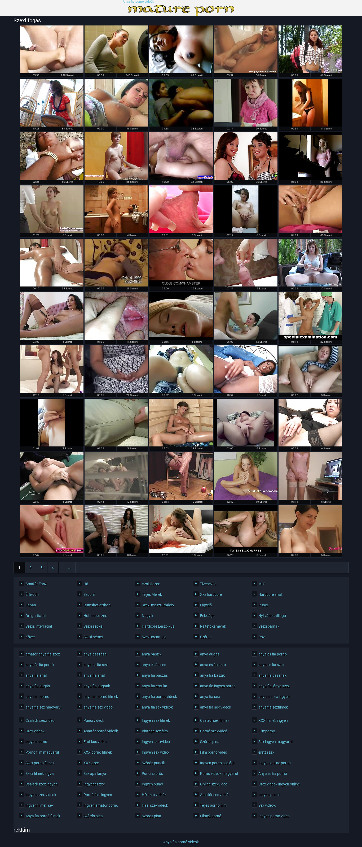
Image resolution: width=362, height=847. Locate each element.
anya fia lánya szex (274, 686)
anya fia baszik (212, 675)
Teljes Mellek (152, 594)
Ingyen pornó (36, 742)
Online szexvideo (213, 784)
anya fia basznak (272, 675)
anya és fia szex (213, 665)
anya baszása (95, 654)
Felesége (207, 616)
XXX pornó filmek (97, 752)
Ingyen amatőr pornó (100, 805)
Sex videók (267, 805)
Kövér (30, 637)
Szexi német (93, 637)
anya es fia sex (95, 665)
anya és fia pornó (39, 665)
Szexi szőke (92, 626)
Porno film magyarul (42, 752)
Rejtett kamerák (213, 626)
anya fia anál (94, 675)
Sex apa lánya (94, 773)
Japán (30, 605)
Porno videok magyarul (219, 773)
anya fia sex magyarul (43, 707)
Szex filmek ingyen (40, 773)
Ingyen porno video (274, 816)
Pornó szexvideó (213, 731)
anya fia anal (36, 675)
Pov (261, 637)
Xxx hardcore (211, 594)
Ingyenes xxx (94, 784)
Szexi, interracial (38, 626)
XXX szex (91, 763)
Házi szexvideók (155, 805)
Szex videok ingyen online (279, 784)
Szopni (89, 594)
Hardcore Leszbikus (158, 626)
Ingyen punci (152, 784)
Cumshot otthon (97, 605)
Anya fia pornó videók (138, 1)
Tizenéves (208, 584)
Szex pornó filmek (39, 763)
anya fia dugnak (96, 686)
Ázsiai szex (151, 584)
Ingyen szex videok (40, 795)
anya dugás (209, 654)
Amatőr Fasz (36, 584)
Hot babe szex (95, 616)
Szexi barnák (268, 626)
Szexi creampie (154, 637)
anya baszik (151, 654)
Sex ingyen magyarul (275, 742)
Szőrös (205, 637)
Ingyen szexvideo (156, 742)
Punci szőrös (152, 773)
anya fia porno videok (159, 696)
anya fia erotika (154, 686)
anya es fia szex (271, 665)
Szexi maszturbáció (158, 605)
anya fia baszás (155, 675)
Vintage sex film (155, 731)
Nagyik (147, 616)
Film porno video (213, 752)
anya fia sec (210, 696)
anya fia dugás (37, 686)
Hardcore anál (270, 594)
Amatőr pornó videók (100, 731)
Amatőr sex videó (214, 795)
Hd (85, 584)
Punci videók (93, 720)
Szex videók (35, 731)
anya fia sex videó (98, 707)
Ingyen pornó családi (217, 763)
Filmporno (266, 731)
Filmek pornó (210, 816)
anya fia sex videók (215, 707)
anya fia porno (37, 696)
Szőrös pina (209, 742)
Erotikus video (95, 742)
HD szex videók (154, 795)
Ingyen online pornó (274, 763)
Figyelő (206, 605)
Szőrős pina (93, 816)
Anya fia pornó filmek (42, 816)
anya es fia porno (272, 654)
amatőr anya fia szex (42, 654)
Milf (261, 584)
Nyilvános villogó (272, 616)
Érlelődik (32, 594)
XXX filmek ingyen (273, 720)
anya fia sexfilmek (273, 707)
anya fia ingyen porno (218, 686)
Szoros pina (151, 816)
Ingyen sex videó (155, 752)
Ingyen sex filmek (156, 720)
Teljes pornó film (213, 805)
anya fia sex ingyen (274, 696)
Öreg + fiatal (35, 616)
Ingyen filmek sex (39, 805)
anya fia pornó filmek (100, 696)
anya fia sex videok (157, 707)
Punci (263, 605)
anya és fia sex (154, 665)
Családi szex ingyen (41, 784)
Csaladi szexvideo (40, 720)
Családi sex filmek (214, 720)
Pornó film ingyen (97, 795)
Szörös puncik (153, 763)
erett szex (266, 752)
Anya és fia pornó (272, 773)
